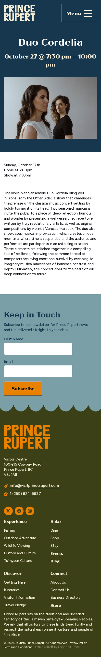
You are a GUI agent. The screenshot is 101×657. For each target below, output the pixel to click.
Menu (73, 13)
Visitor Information (19, 597)
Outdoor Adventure (20, 538)
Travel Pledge (15, 605)
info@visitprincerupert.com (34, 485)
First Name (13, 339)
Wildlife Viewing (17, 545)
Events (56, 553)
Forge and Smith (69, 647)
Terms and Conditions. (18, 647)
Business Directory (65, 597)
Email (8, 361)
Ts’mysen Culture (18, 561)
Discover (12, 573)
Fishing (9, 530)
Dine (54, 530)
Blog (54, 560)
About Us (58, 582)
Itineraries (12, 590)
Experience (15, 521)
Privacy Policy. (78, 643)
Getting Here (14, 582)
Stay (54, 545)
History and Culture (20, 553)
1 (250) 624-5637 (25, 493)
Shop (54, 538)
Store (55, 605)
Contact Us (59, 590)
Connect (58, 573)
